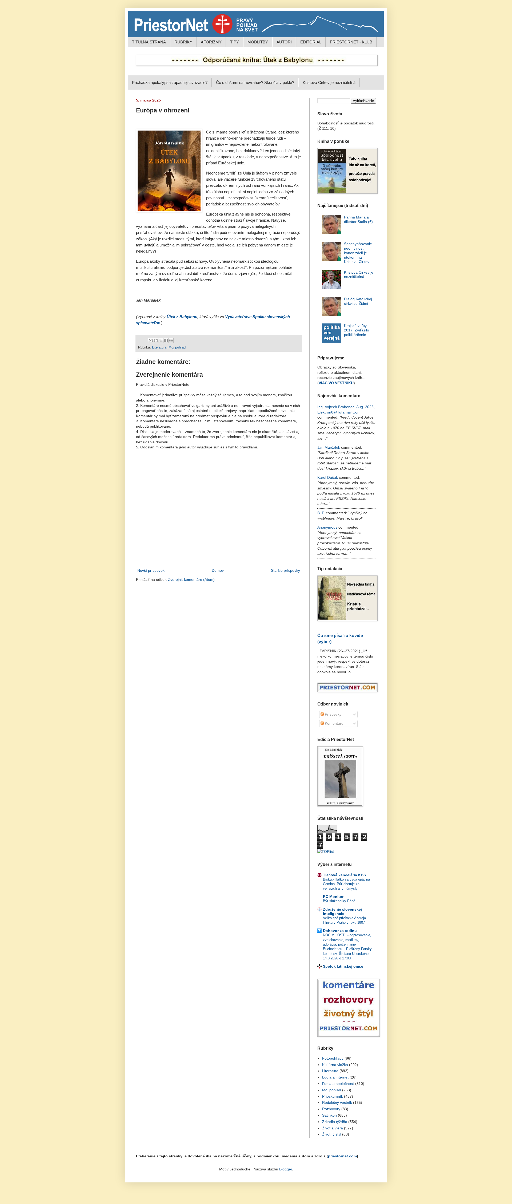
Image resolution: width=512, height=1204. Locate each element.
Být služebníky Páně (339, 901)
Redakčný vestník (337, 1102)
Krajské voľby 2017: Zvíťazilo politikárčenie (356, 330)
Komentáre (333, 723)
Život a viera (332, 1128)
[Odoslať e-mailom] (150, 340)
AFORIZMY (211, 42)
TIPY (234, 42)
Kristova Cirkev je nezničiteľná (329, 82)
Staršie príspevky (285, 570)
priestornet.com (342, 1156)
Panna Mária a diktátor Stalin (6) (358, 219)
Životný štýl (331, 1134)
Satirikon (329, 1115)
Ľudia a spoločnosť (338, 1083)
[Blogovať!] (155, 340)
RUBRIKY (183, 42)
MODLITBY (257, 42)
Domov (218, 570)
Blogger (285, 1169)
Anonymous (327, 527)
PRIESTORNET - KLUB (351, 42)
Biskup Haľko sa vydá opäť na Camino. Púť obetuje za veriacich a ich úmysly (346, 884)
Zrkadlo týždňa (334, 1122)
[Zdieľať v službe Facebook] (166, 340)
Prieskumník (332, 1096)
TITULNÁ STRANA (149, 42)
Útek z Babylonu (182, 317)
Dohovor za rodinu (340, 931)
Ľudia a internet (335, 1077)
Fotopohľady (332, 1058)
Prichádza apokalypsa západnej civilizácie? (169, 82)
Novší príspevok (151, 570)
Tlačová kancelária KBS (344, 875)
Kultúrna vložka (335, 1065)
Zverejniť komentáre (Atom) (191, 579)
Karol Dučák (327, 477)
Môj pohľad (177, 347)
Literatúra (159, 347)
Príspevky (332, 714)
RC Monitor (333, 896)
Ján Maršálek (328, 447)
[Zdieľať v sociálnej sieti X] (160, 340)
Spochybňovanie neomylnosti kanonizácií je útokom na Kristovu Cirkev (358, 253)
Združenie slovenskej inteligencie (342, 911)
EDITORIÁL (310, 42)
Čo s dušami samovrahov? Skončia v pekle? (255, 82)
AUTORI (284, 42)
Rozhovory (331, 1109)
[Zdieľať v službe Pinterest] (171, 340)
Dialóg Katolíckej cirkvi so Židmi (358, 301)
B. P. (321, 513)
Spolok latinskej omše (343, 966)
